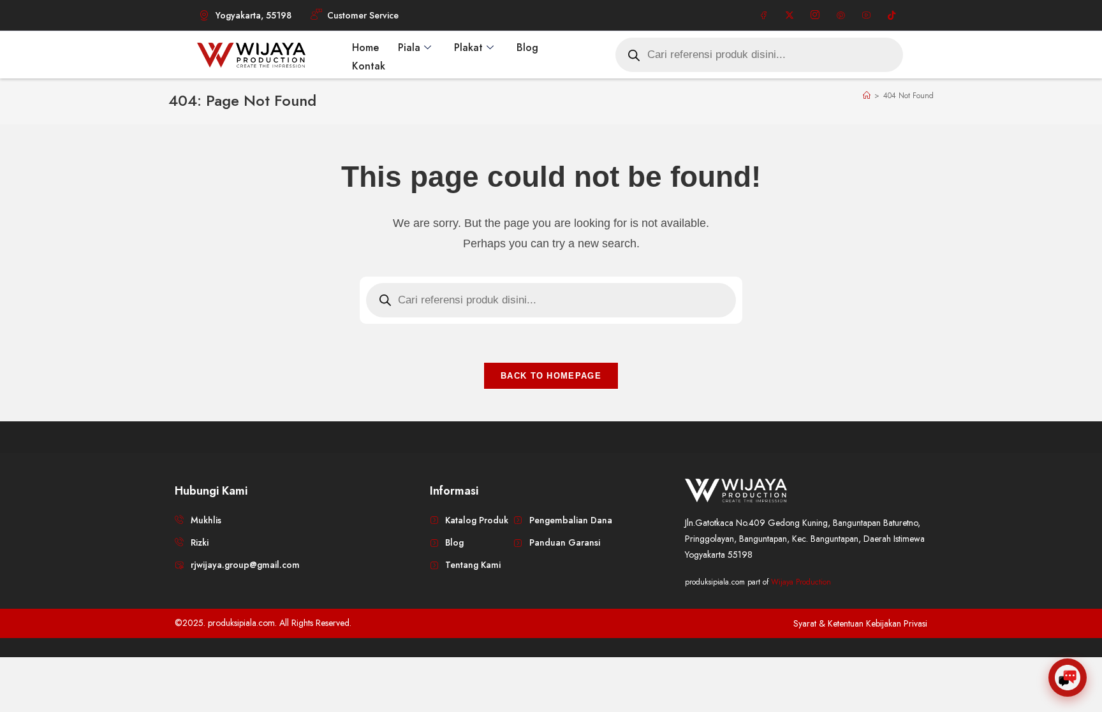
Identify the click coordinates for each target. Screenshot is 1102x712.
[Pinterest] (840, 15)
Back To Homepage (551, 376)
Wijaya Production (801, 582)
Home (365, 47)
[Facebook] (764, 15)
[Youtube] (866, 15)
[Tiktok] (891, 15)
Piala (409, 47)
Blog (527, 47)
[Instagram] (815, 15)
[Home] (867, 95)
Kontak (368, 66)
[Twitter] (789, 15)
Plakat (468, 47)
